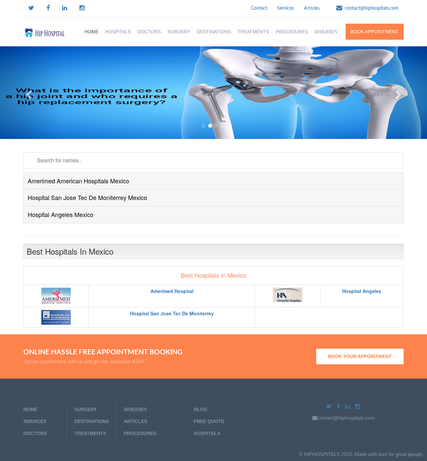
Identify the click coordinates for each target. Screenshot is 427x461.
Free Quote (209, 421)
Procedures (292, 31)
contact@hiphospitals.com (372, 8)
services (34, 421)
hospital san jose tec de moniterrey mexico (87, 197)
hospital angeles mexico (60, 214)
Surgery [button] (178, 31)
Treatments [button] (253, 31)
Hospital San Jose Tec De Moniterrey (172, 313)
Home (91, 31)
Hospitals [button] (118, 31)
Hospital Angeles (361, 291)
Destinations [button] (214, 31)
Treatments (90, 433)
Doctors (149, 31)
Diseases (326, 31)
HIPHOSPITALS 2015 (328, 454)
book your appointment (360, 356)
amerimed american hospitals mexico (78, 180)
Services (285, 8)
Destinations (91, 421)
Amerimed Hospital (171, 291)
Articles (312, 8)
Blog (200, 409)
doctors (35, 433)
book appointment (375, 31)
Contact (259, 8)
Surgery (85, 409)
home (30, 409)
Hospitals (207, 433)
